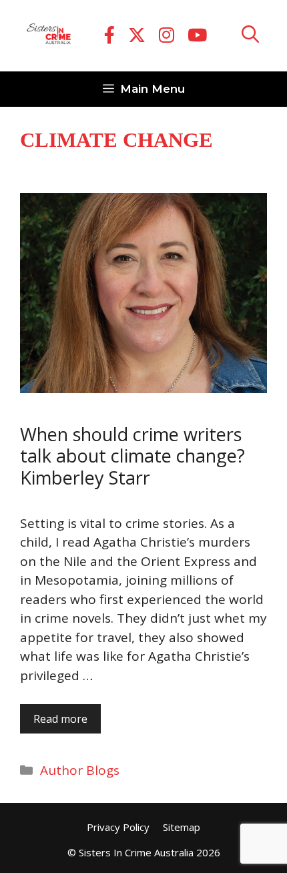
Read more (60, 718)
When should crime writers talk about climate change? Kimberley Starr (132, 456)
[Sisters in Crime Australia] (48, 36)
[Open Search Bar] (250, 36)
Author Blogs (79, 770)
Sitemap (181, 827)
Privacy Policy (118, 827)
